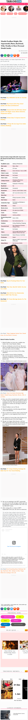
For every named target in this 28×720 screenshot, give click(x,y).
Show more (3, 627)
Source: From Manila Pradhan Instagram (8, 93)
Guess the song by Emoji (18, 624)
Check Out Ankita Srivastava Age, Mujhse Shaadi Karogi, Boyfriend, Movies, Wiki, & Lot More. (13, 394)
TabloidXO (25, 52)
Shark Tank (10, 13)
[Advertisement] (14, 28)
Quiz (16, 13)
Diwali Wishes (16, 620)
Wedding (3, 13)
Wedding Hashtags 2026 (8, 616)
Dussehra (5, 624)
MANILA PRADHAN (14, 565)
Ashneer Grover (22, 13)
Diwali (20, 616)
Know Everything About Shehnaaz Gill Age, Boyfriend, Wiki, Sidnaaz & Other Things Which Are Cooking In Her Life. (13, 570)
